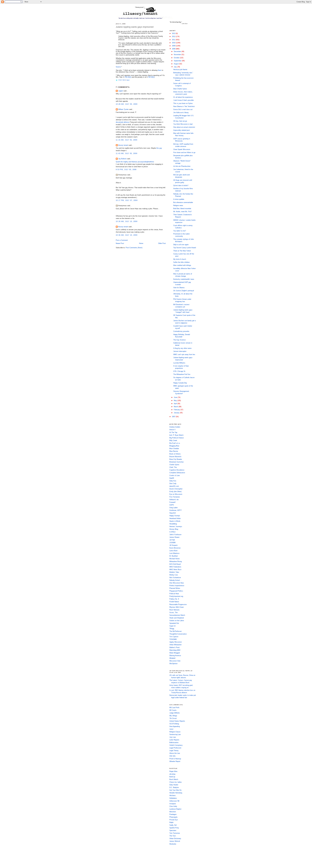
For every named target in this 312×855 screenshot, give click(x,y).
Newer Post (120, 243)
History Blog (173, 529)
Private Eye (173, 820)
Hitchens (172, 795)
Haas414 (172, 513)
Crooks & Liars (174, 475)
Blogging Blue (174, 446)
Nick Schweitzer (175, 577)
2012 (174, 36)
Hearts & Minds (174, 521)
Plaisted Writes (174, 588)
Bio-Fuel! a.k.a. (174, 443)
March (176, 407)
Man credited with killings (182, 265)
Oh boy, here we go (180, 121)
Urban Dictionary (175, 838)
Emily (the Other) (175, 491)
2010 (174, 43)
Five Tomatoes (174, 497)
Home (141, 243)
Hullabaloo (173, 798)
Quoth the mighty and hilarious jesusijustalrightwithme (135, 162)
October (177, 58)
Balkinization (173, 742)
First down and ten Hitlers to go (184, 152)
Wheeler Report (174, 761)
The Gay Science (179, 340)
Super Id (172, 626)
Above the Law (174, 753)
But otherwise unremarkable (183, 202)
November (177, 54)
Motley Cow (173, 575)
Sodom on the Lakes (176, 620)
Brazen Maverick (175, 456)
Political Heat (174, 594)
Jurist (171, 729)
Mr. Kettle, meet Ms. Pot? (182, 211)
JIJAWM (172, 542)
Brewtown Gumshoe (176, 462)
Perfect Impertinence (176, 585)
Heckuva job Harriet (180, 69)
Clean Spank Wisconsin (181, 149)
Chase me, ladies (175, 782)
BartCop (172, 777)
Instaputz (172, 804)
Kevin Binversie (174, 548)
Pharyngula (173, 817)
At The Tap (173, 432)
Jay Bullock (122, 159)
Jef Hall (172, 540)
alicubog (172, 774)
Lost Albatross (174, 553)
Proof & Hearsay (175, 759)
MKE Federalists (175, 567)
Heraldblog (173, 524)
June (176, 397)
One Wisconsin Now (176, 583)
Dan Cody (172, 483)
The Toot (172, 836)
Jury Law (172, 737)
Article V (172, 430)
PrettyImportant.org (176, 596)
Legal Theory (174, 750)
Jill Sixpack (173, 545)
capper (120, 91)
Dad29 (171, 478)
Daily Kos (172, 481)
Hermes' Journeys (175, 526)
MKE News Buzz (175, 569)
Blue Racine (173, 451)
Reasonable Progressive (178, 604)
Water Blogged (174, 653)
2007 (174, 417)
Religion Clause (174, 732)
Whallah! (172, 658)
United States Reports (177, 721)
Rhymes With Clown (176, 607)
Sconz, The (173, 612)
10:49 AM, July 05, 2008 (126, 104)
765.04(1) (128, 77)
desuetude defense (122, 122)
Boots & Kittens (175, 454)
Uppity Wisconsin (175, 642)
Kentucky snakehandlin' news (183, 279)
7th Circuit (173, 718)
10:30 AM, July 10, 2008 (126, 221)
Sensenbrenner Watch (177, 615)
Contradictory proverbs (181, 331)
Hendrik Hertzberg (175, 793)
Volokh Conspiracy (176, 745)
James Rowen (174, 537)
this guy (159, 148)
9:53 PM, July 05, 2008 (126, 169)
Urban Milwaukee (175, 645)
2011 (174, 40)
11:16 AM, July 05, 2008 (126, 140)
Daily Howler (173, 785)
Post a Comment (122, 240)
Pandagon (172, 814)
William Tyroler (123, 109)
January (177, 413)
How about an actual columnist (184, 127)
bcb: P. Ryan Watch (176, 435)
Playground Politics (176, 591)
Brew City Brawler (175, 459)
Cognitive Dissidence (176, 470)
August (176, 64)
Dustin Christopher (175, 489)
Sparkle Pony (174, 828)
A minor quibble (178, 199)
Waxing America (175, 655)
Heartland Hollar (175, 518)
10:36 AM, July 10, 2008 (126, 235)
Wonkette (172, 844)
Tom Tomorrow (174, 833)
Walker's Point (174, 647)
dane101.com (174, 486)
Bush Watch (173, 779)
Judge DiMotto (174, 713)
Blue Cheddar (174, 448)
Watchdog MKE (174, 650)
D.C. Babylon (174, 787)
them (159, 70)
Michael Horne (174, 559)
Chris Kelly (173, 806)
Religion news (178, 205)
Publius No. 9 (174, 599)
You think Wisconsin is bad (182, 124)
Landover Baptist (175, 809)
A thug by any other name (182, 348)
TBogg (171, 628)
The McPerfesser (175, 631)
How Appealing (174, 726)
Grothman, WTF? (175, 510)
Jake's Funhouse (175, 534)
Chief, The (173, 467)
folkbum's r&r (174, 499)
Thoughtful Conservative (178, 634)
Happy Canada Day (180, 383)
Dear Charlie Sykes (180, 89)
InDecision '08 (174, 801)
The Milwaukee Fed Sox (181, 374)
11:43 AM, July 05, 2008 (126, 153)
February (177, 410)
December (177, 51)
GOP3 (171, 505)
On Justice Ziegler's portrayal (183, 291)
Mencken (172, 812)
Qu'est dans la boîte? (180, 185)
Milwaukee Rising (175, 561)
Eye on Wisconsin (175, 494)
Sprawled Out (174, 623)
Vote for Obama (178, 287)
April (175, 403)
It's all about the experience (183, 97)
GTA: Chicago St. (179, 371)
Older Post (162, 243)
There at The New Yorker (182, 251)
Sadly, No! (173, 825)
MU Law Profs (174, 707)
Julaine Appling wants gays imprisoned (134, 27)
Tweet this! (121, 80)
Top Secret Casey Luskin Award (184, 248)
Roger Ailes (173, 771)
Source (118, 67)
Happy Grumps (174, 516)
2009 (174, 46)
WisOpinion (173, 663)
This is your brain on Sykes (183, 103)
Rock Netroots (174, 610)
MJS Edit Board (175, 564)
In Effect (172, 532)
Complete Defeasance (177, 473)
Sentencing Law (175, 734)
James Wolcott (174, 841)
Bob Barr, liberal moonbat (182, 208)
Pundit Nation (174, 602)
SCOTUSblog (174, 724)
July (175, 67)
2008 (174, 49)
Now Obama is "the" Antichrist (184, 106)
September (178, 61)
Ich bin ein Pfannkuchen (181, 166)
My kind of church (179, 259)
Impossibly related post (181, 130)
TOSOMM (173, 639)
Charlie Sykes (174, 465)
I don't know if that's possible (183, 100)
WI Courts (172, 710)
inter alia (172, 756)
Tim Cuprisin (173, 637)
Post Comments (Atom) (134, 248)
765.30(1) (151, 77)
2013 (174, 33)
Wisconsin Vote (174, 661)
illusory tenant (123, 145)
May (175, 400)
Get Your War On (175, 790)
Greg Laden (173, 508)
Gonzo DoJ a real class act (183, 109)
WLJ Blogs (173, 716)
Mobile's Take (174, 572)
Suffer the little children (181, 262)
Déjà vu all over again (181, 244)
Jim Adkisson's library (181, 112)
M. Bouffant (173, 556)
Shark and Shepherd (176, 618)
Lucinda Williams (179, 363)
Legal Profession (175, 748)
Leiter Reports (174, 740)
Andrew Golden (174, 427)
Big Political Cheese (176, 438)
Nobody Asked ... (175, 580)
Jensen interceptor (179, 351)
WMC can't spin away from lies (184, 354)
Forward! (172, 502)
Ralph (171, 822)
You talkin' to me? (179, 231)
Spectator (172, 830)
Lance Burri (173, 551)
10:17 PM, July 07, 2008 (126, 200)
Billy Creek (173, 440)
